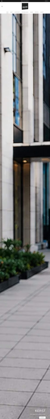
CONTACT (42, 12)
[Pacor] (25, 6)
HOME (7, 12)
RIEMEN (31, 12)
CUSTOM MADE (17, 12)
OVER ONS (36, 12)
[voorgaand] (2, 217)
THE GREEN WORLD (25, 12)
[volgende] (48, 217)
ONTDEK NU (8, 417)
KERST (11, 12)
